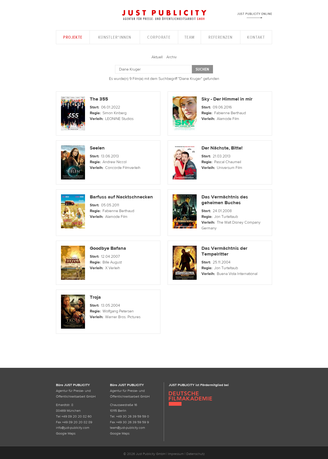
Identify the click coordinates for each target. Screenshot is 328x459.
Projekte (73, 37)
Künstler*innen (114, 37)
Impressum (176, 454)
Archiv (171, 57)
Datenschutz (195, 454)
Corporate (158, 37)
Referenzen (220, 37)
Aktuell (157, 57)
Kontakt (256, 37)
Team (189, 37)
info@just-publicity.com (72, 427)
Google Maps (65, 433)
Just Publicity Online (254, 13)
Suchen (202, 69)
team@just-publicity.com (127, 427)
